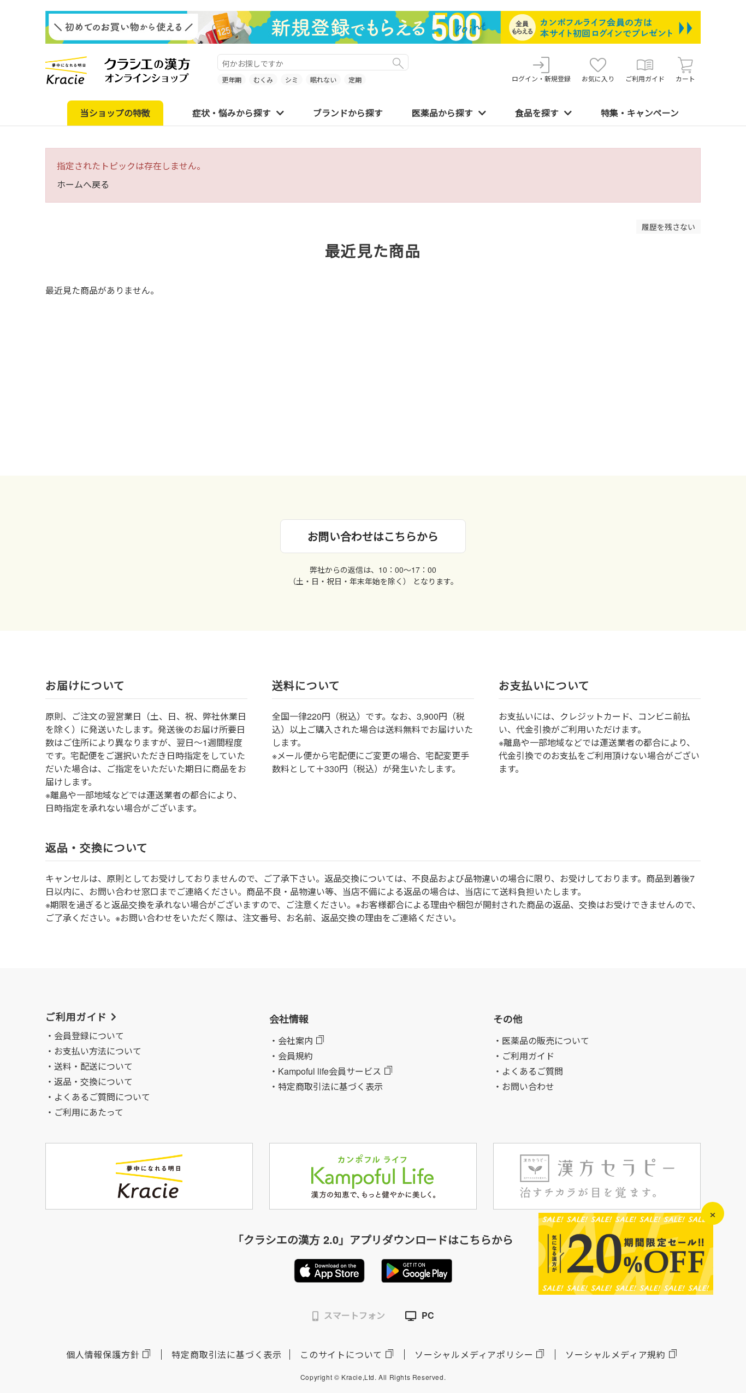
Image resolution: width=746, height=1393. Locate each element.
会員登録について (89, 1035)
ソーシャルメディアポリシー (474, 1354)
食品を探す (537, 112)
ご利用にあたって (88, 1112)
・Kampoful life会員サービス (325, 1071)
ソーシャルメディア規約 (615, 1354)
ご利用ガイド (645, 78)
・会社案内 (291, 1040)
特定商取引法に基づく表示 (226, 1354)
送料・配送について (93, 1066)
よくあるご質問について (102, 1096)
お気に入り (598, 78)
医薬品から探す (442, 112)
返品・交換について (93, 1081)
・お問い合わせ (523, 1086)
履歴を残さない (668, 226)
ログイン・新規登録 (541, 78)
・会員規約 (291, 1056)
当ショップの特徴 (115, 112)
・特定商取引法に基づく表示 (326, 1086)
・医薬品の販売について (541, 1040)
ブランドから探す (348, 112)
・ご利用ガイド (523, 1056)
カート (685, 78)
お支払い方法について (97, 1051)
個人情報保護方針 (102, 1354)
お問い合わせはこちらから (373, 536)
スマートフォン (354, 1315)
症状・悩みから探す (231, 112)
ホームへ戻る (83, 184)
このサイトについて (341, 1354)
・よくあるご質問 (528, 1071)
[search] (398, 62)
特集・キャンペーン (640, 112)
